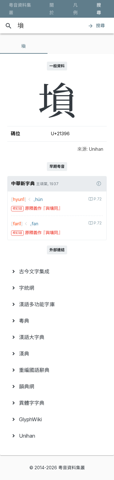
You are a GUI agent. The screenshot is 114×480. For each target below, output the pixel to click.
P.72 (98, 199)
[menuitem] (57, 271)
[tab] (24, 46)
